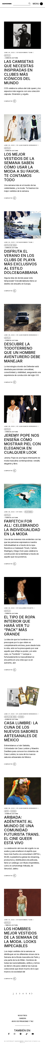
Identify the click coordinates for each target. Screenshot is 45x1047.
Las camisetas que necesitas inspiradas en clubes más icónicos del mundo (19, 72)
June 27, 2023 (9, 714)
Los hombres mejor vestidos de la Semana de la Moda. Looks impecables (21, 937)
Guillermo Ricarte (24, 608)
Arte (7, 811)
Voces (20, 717)
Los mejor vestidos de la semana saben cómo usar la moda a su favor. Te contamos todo (22, 167)
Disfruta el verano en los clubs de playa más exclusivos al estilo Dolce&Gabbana (21, 262)
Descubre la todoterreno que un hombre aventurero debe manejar (22, 352)
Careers (22, 1018)
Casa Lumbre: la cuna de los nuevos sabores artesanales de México (21, 731)
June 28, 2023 (9, 512)
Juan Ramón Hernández (27, 145)
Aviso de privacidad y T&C (22, 1021)
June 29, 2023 (9, 335)
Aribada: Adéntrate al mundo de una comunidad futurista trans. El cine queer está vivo (22, 830)
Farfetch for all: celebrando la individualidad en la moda (22, 527)
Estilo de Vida (10, 245)
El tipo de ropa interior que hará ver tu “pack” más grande (19, 625)
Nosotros (22, 1015)
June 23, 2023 (9, 919)
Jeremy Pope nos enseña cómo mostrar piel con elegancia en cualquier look (22, 444)
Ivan (19, 512)
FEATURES (28, 512)
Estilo (7, 55)
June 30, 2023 (9, 52)
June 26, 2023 (9, 808)
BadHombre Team (24, 52)
